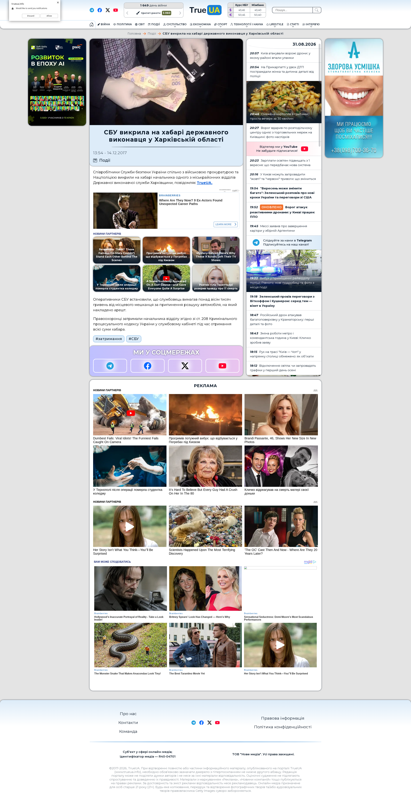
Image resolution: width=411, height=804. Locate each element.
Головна (134, 33)
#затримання (109, 339)
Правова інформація (282, 718)
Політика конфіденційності (283, 726)
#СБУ (134, 339)
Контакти (128, 722)
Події (152, 33)
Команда (128, 731)
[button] (127, 13)
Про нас (128, 713)
